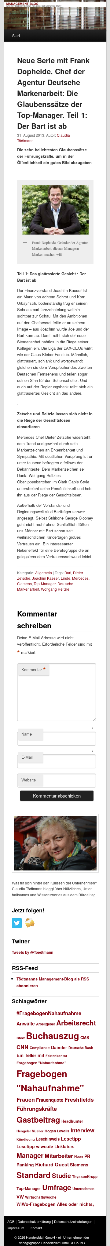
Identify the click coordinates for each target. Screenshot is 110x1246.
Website (28, 780)
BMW (20, 1037)
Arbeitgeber (45, 1024)
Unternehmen (83, 1188)
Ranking (25, 1165)
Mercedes (80, 578)
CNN (22, 1047)
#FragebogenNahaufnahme (48, 1013)
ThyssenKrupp (84, 1176)
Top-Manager (28, 1188)
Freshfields (79, 1099)
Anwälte (25, 1023)
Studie (61, 1175)
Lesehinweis (48, 1139)
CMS (84, 1037)
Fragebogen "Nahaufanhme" (41, 1063)
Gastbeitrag (38, 1119)
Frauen (25, 1100)
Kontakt (36, 1227)
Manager (29, 1155)
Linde (65, 578)
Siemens (24, 583)
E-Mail (27, 757)
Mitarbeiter (59, 1156)
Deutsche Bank (80, 1047)
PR (87, 1156)
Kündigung (25, 1139)
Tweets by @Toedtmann (32, 952)
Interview (82, 1130)
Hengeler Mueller (29, 1131)
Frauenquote (49, 1100)
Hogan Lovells (57, 1131)
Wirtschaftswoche (41, 1197)
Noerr (78, 1156)
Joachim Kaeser (45, 578)
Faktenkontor (56, 1055)
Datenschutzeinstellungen (73, 1221)
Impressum (15, 1227)
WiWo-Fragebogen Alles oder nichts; (55, 1204)
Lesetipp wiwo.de (34, 1146)
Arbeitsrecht (76, 1023)
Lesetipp (71, 1138)
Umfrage (56, 1187)
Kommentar (33, 669)
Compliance (40, 1047)
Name (26, 734)
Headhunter (72, 1121)
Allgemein (43, 572)
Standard (33, 1174)
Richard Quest (52, 1164)
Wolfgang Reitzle (55, 589)
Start (16, 35)
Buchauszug (52, 1035)
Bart (67, 572)
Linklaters (64, 1146)
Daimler (59, 1047)
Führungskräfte (36, 1108)
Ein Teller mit (30, 1055)
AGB (10, 1221)
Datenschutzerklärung (34, 1221)
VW (20, 1196)
